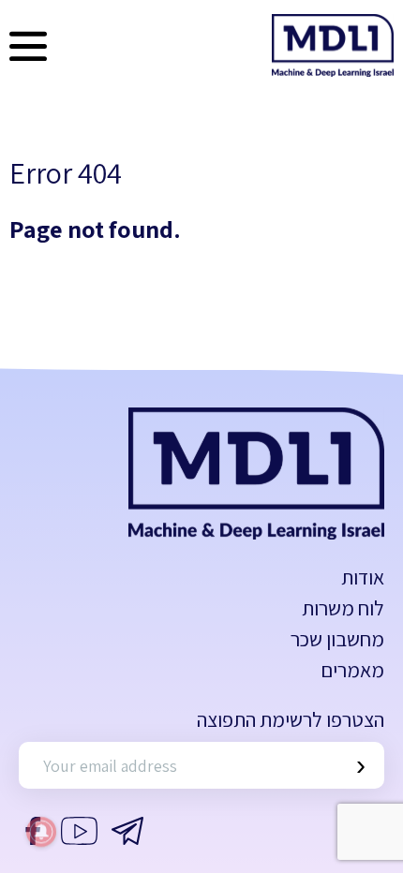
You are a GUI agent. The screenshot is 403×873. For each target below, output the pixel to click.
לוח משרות (343, 608)
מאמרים (352, 670)
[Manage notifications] (41, 832)
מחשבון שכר (337, 639)
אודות (362, 577)
